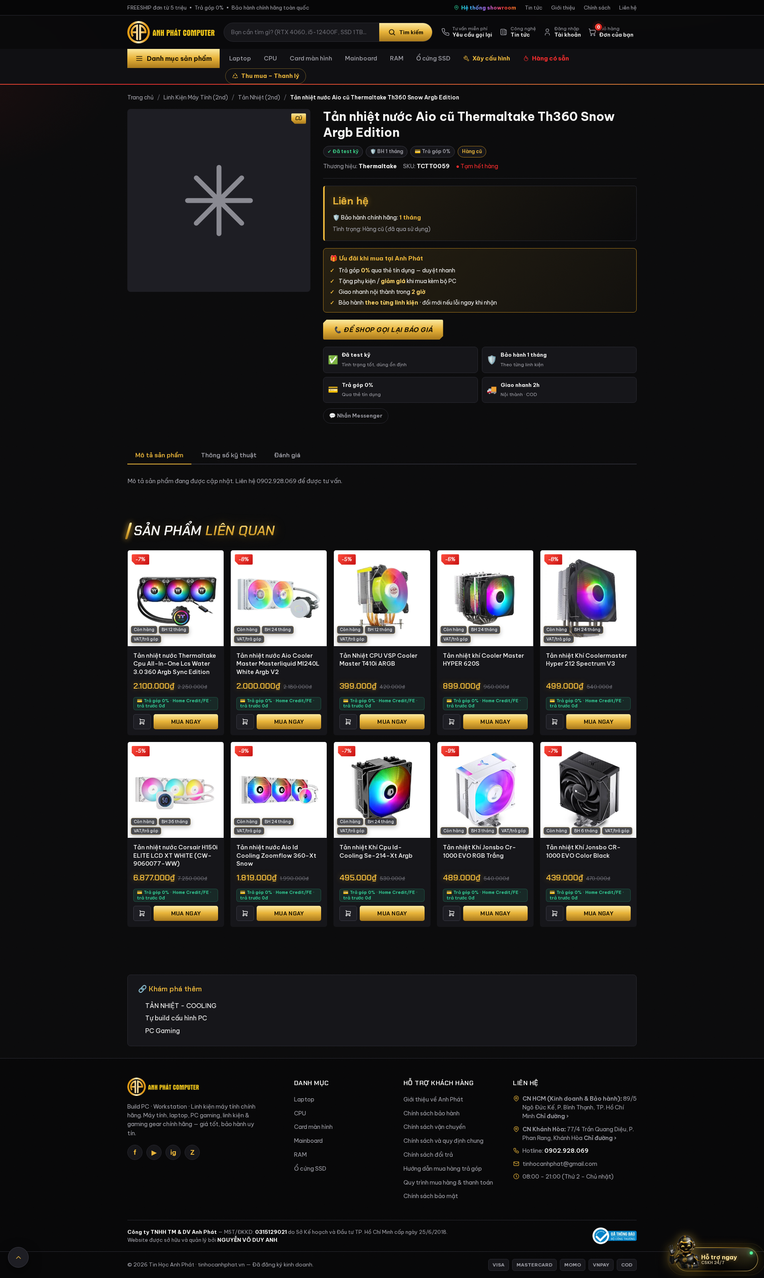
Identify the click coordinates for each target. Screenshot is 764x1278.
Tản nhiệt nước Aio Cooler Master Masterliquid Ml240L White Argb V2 (278, 664)
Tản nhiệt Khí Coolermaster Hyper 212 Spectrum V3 (586, 660)
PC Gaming (162, 1031)
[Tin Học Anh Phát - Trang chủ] (172, 32)
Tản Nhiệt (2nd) (259, 97)
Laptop (240, 58)
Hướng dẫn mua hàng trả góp (442, 1168)
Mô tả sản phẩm (159, 455)
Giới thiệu (563, 7)
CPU (270, 58)
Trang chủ (140, 97)
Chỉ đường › (552, 1116)
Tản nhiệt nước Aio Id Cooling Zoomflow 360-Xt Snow (276, 855)
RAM (396, 58)
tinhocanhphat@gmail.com (559, 1163)
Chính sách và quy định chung (443, 1140)
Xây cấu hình (491, 58)
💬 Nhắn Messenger (355, 415)
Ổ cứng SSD (433, 58)
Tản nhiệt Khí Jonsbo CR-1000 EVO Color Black (583, 851)
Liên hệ (628, 7)
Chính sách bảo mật (430, 1196)
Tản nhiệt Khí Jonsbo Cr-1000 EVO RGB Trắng (479, 851)
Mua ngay (186, 721)
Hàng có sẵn (550, 58)
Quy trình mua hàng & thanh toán (448, 1182)
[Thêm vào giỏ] (142, 721)
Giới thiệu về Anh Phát (433, 1099)
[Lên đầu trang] (18, 1257)
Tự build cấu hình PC (176, 1018)
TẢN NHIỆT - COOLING (180, 1006)
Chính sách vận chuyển (434, 1126)
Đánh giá (287, 455)
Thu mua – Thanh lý (270, 76)
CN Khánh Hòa (543, 1129)
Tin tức (533, 7)
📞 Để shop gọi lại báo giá (383, 330)
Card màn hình (311, 58)
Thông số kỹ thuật (229, 455)
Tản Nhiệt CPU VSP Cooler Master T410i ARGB (378, 660)
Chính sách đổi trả (428, 1154)
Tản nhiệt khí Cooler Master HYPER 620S (483, 660)
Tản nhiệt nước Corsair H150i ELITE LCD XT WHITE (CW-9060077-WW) (175, 855)
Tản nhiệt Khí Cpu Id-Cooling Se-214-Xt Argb (376, 851)
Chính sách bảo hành (431, 1113)
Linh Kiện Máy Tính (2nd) (196, 97)
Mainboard (361, 58)
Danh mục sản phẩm (179, 58)
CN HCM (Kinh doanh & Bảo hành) (571, 1098)
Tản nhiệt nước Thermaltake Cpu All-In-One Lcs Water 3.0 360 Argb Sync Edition (174, 664)
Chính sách (597, 7)
